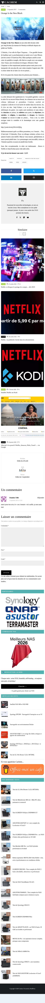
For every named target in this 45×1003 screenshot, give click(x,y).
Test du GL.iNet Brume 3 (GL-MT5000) (22, 755)
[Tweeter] (34, 171)
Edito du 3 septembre (22, 476)
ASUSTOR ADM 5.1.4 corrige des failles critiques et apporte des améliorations (26, 734)
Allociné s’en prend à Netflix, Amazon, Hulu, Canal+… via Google (20, 446)
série (11, 162)
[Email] (34, 177)
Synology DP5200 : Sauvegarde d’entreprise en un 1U (26, 714)
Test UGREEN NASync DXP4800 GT (25, 812)
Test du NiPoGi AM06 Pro (21, 951)
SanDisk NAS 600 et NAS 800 (19, 704)
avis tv (12, 158)
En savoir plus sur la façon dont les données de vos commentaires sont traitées (21, 578)
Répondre (40, 498)
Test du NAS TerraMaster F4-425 (23, 882)
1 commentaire (21, 9)
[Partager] (11, 171)
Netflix (20, 158)
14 (19, 284)
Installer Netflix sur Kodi (9, 392)
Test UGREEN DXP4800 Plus (22, 917)
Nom (2, 550)
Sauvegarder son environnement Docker (22, 724)
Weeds (24, 162)
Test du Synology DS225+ (21, 905)
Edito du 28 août (22, 460)
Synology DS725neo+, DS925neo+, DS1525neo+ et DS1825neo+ (25, 744)
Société (3, 336)
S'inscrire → (22, 686)
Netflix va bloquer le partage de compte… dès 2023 (18, 287)
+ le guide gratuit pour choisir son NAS (22, 691)
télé (18, 162)
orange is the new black (32, 158)
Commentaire (5, 526)
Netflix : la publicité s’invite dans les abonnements (17, 340)
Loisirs (3, 9)
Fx (22, 200)
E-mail (3, 559)
